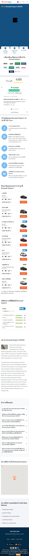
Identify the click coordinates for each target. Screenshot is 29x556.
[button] (14, 478)
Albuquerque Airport (7, 509)
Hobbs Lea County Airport (9, 523)
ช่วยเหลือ (13, 539)
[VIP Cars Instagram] (18, 548)
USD (23, 1)
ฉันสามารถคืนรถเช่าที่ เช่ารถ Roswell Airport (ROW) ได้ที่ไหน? (12, 443)
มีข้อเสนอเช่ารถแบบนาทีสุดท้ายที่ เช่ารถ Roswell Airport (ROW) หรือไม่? (12, 438)
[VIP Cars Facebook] (11, 548)
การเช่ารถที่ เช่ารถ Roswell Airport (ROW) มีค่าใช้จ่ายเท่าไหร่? (13, 409)
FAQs (8, 539)
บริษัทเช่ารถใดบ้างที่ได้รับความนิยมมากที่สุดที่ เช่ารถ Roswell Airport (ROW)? (13, 415)
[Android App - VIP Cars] (10, 544)
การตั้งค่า (25, 553)
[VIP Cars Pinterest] (16, 548)
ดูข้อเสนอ (23, 202)
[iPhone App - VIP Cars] (18, 544)
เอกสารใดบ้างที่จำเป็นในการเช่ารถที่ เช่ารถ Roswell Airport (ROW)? (13, 426)
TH (20, 2)
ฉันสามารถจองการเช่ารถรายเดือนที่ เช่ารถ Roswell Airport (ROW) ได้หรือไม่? (13, 420)
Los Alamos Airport (7, 519)
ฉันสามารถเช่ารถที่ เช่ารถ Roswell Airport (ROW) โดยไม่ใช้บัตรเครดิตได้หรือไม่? (13, 432)
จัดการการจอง (19, 539)
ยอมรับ (18, 554)
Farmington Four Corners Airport (10, 516)
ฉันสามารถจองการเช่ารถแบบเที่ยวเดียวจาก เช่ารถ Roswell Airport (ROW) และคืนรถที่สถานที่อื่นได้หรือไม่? (13, 450)
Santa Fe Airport (6, 513)
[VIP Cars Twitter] (13, 548)
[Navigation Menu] (27, 2)
